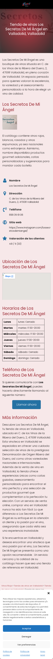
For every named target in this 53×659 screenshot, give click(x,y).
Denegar (26, 636)
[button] (48, 593)
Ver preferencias (26, 644)
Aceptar (26, 628)
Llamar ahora (26, 404)
